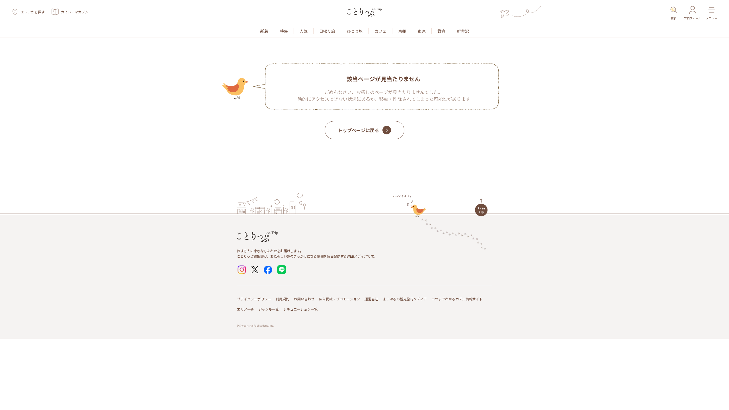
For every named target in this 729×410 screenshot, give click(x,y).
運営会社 (371, 298)
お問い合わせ (304, 298)
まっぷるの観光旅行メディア (405, 298)
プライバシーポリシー (254, 298)
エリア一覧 (245, 309)
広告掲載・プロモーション (339, 298)
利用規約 (282, 298)
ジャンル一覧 (269, 309)
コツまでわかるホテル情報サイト (457, 298)
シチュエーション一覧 (300, 309)
